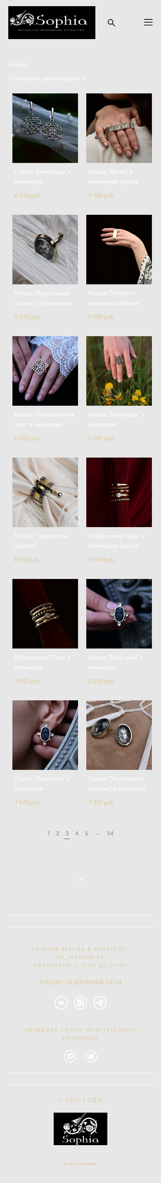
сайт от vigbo (80, 1164)
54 (110, 833)
